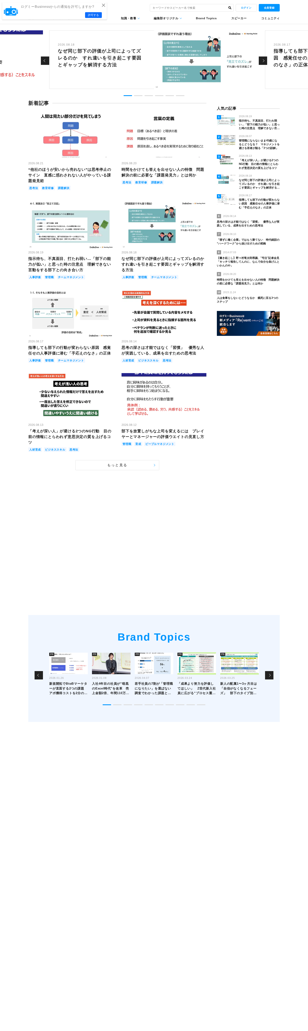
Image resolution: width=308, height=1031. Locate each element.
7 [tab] (170, 704)
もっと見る (117, 465)
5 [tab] (170, 95)
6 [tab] (180, 95)
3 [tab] (149, 95)
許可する (93, 15)
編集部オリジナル (166, 18)
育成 (138, 444)
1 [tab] (128, 95)
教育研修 (48, 188)
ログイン (246, 7)
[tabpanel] (154, 59)
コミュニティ (270, 18)
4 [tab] (159, 95)
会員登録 (269, 7)
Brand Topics (206, 18)
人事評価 (35, 277)
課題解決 (64, 188)
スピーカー (239, 18)
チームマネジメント (71, 277)
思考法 (33, 188)
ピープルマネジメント (159, 444)
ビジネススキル (148, 360)
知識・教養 (128, 18)
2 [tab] (138, 95)
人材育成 (128, 360)
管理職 (49, 277)
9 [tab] (190, 704)
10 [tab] (201, 704)
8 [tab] (180, 704)
